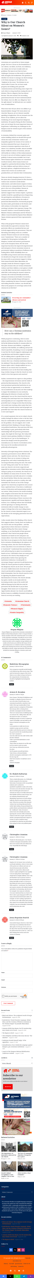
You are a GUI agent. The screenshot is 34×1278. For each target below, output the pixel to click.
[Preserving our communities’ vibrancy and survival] (6, 300)
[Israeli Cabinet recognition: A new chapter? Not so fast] (8, 1166)
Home (4, 15)
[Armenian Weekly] (6, 2)
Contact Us (20, 1266)
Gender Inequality (17, 612)
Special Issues (18, 1263)
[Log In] (23, 3)
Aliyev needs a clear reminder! (24, 1173)
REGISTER (8, 1086)
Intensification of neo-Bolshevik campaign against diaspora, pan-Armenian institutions (17, 1046)
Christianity (26, 605)
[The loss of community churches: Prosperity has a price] (25, 1147)
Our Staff (11, 1263)
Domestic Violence (10, 605)
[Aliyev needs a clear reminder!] (25, 1166)
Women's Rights (17, 609)
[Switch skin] (26, 3)
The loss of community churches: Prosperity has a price (25, 1155)
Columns (9, 15)
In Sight (14, 15)
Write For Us (26, 1263)
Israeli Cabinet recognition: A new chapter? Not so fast (7, 1174)
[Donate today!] (17, 10)
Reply (11, 684)
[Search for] (29, 3)
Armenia (8, 601)
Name (3, 972)
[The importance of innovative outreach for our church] (8, 1147)
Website (3, 987)
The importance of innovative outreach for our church (8, 1155)
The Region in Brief (8, 1033)
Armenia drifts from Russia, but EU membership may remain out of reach (16, 1029)
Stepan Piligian (6, 33)
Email (3, 980)
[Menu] (32, 3)
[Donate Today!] (17, 318)
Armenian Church (22, 601)
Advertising (14, 1266)
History (6, 1263)
